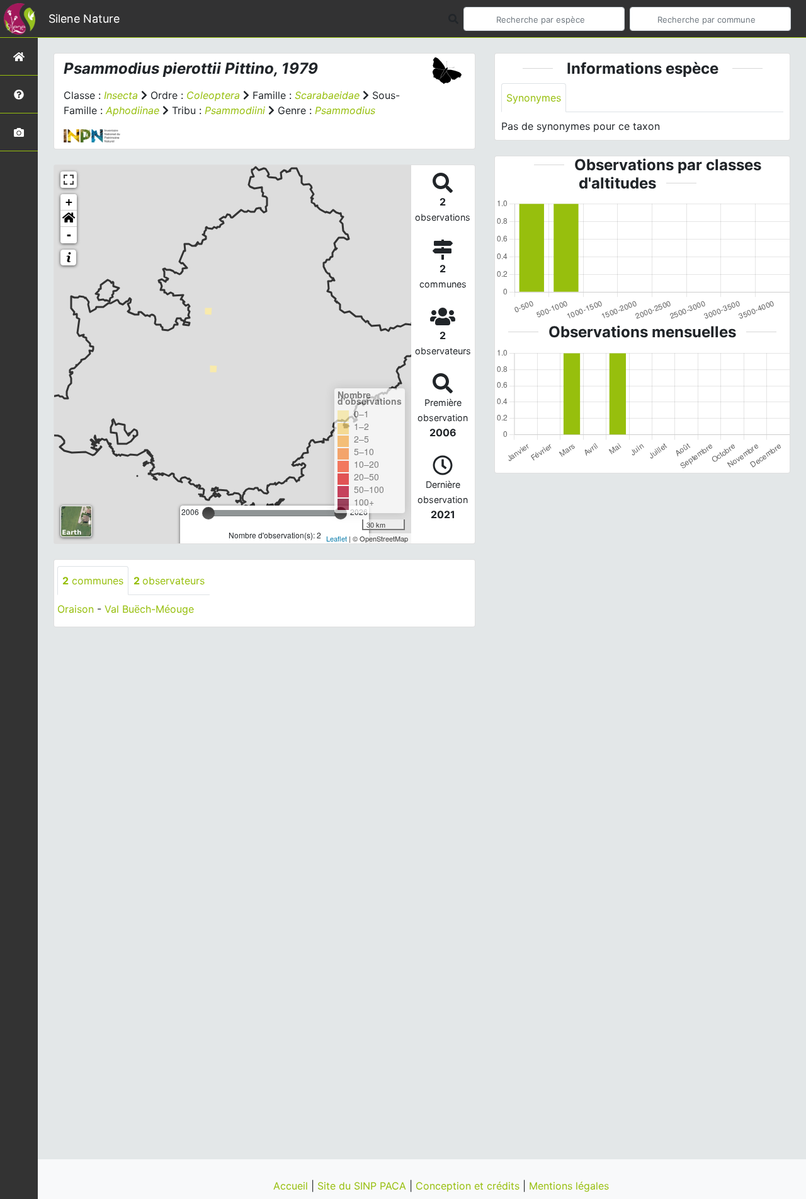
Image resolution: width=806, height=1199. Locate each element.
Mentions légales (569, 1185)
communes (92, 580)
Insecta (121, 95)
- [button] (68, 234)
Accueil (292, 1185)
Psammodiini (235, 110)
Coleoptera (213, 95)
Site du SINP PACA (363, 1185)
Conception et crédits (469, 1185)
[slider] (208, 513)
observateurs (169, 580)
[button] (68, 219)
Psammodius (345, 110)
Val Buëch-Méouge (149, 609)
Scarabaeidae (327, 95)
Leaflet (336, 538)
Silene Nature (84, 18)
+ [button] (68, 202)
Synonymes (533, 97)
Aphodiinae (132, 110)
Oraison (75, 609)
